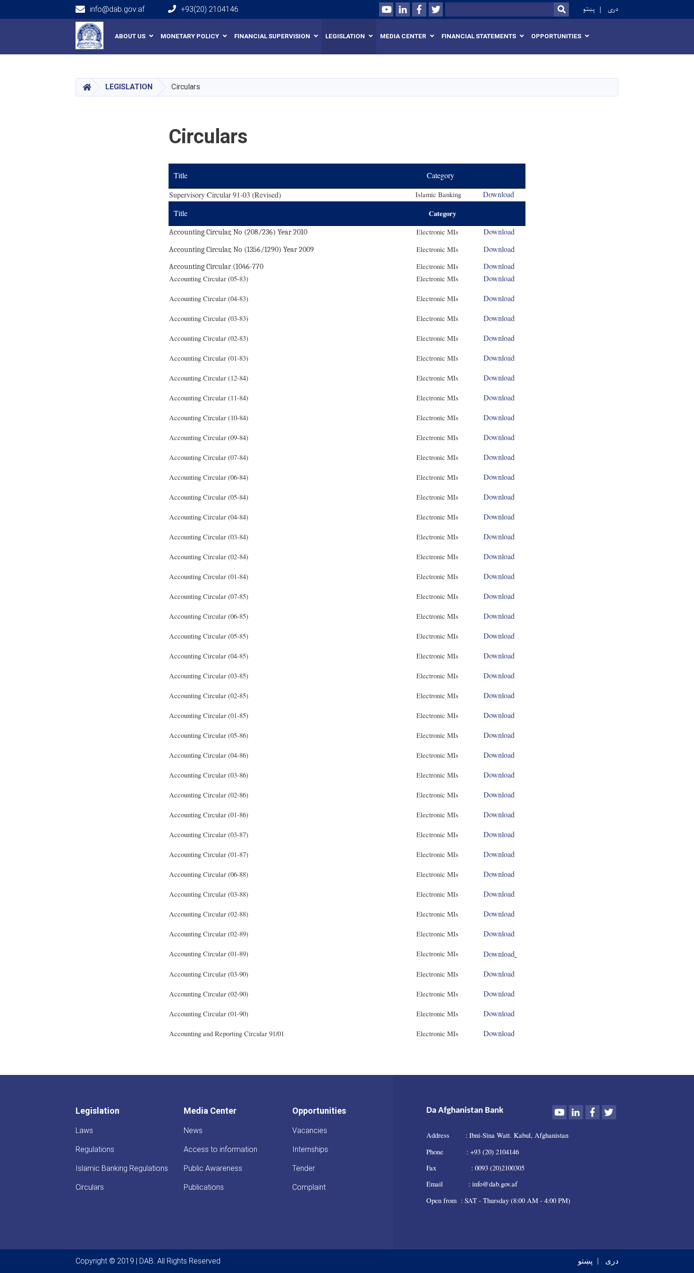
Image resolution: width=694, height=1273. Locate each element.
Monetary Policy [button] (190, 36)
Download (499, 338)
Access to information (220, 1149)
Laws (84, 1130)
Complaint (309, 1187)
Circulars (90, 1187)
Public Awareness (213, 1168)
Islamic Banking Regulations (122, 1168)
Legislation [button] (345, 36)
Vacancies (309, 1130)
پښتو (589, 9)
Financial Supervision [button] (272, 36)
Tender (303, 1168)
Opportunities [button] (556, 36)
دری (613, 9)
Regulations (95, 1149)
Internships (310, 1149)
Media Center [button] (403, 36)
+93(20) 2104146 (209, 9)
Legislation (128, 86)
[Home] (92, 35)
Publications (204, 1187)
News (193, 1130)
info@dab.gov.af (117, 9)
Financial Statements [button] (478, 36)
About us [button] (130, 36)
